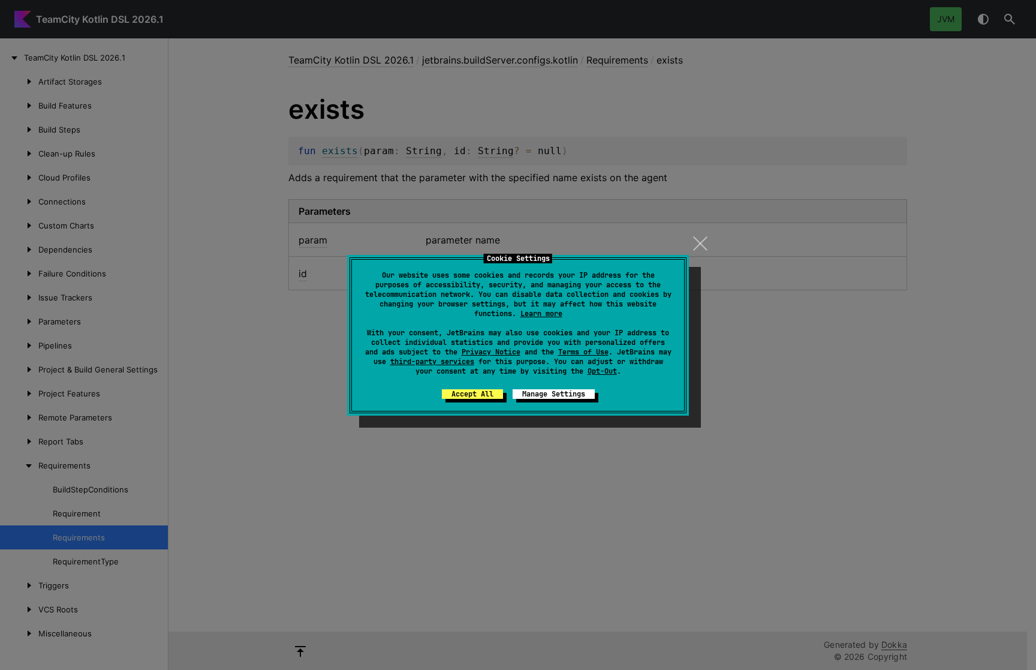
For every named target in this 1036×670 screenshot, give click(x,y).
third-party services (432, 361)
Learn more (541, 314)
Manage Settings (553, 394)
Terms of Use (583, 352)
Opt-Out (602, 371)
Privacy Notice (491, 352)
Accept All (472, 394)
